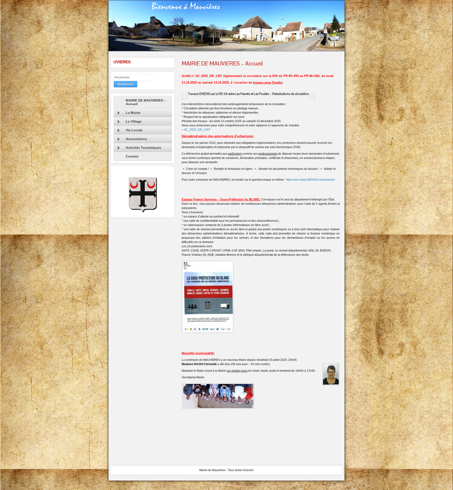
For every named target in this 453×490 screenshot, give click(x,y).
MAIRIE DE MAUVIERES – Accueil (146, 102)
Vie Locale (134, 130)
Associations (136, 139)
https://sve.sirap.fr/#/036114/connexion (310, 179)
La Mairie (133, 113)
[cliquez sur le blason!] (143, 194)
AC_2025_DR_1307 (197, 129)
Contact (132, 156)
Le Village (134, 121)
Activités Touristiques (143, 147)
